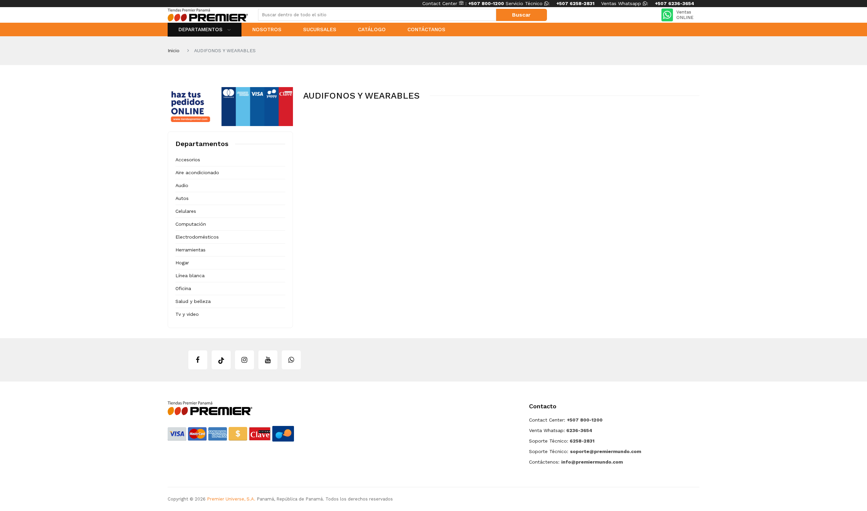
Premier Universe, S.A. (231, 499)
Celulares (185, 211)
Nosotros (266, 29)
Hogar (182, 262)
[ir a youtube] (267, 359)
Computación (190, 224)
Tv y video (187, 314)
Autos (182, 198)
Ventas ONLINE (685, 14)
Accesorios (187, 159)
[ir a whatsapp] (291, 359)
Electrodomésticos (197, 237)
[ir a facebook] (197, 359)
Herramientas (190, 249)
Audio (181, 185)
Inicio (173, 50)
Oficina (183, 288)
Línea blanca (190, 275)
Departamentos (201, 29)
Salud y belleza (193, 301)
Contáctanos (426, 29)
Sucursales (319, 29)
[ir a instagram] (244, 359)
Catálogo (372, 29)
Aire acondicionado (197, 172)
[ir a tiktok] (221, 359)
